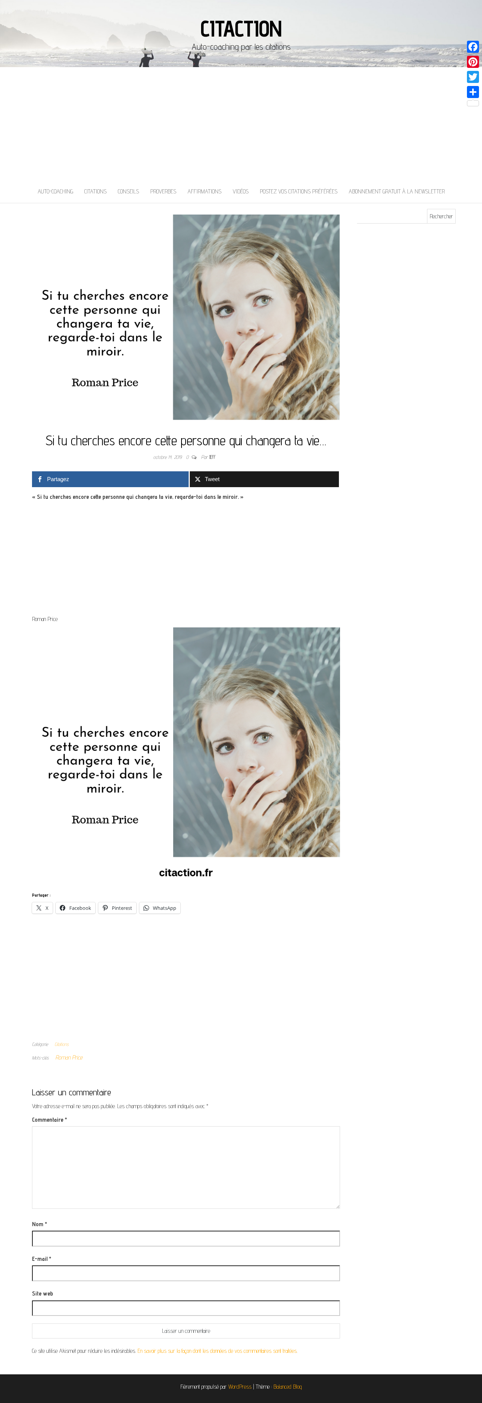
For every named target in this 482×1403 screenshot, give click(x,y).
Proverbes (163, 191)
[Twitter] (472, 76)
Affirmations (204, 191)
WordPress (240, 1386)
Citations (95, 191)
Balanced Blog (287, 1386)
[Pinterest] (472, 61)
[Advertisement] (241, 123)
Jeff (212, 457)
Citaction (240, 28)
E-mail (41, 1258)
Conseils (128, 191)
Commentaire (49, 1119)
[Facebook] (472, 46)
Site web (42, 1293)
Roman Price (68, 1057)
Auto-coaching (55, 191)
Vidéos (241, 191)
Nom (39, 1224)
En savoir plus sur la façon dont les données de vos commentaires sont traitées (217, 1350)
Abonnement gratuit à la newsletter (397, 191)
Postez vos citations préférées (298, 191)
